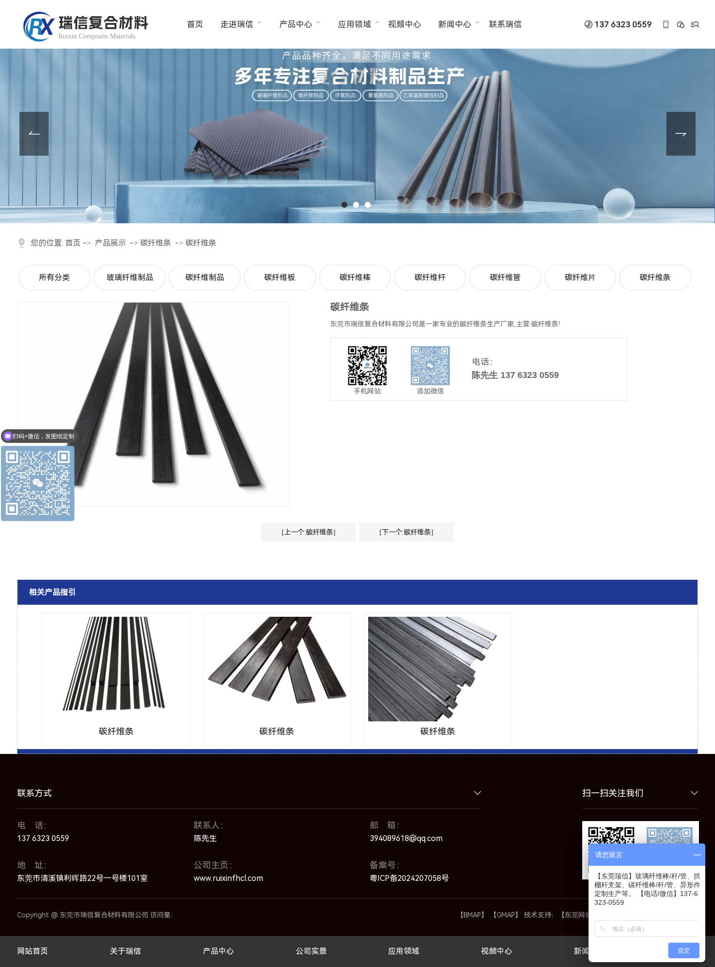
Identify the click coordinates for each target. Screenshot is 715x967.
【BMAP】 (472, 915)
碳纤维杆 (430, 277)
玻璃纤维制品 (130, 277)
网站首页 (32, 951)
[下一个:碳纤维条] (406, 532)
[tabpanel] (357, 111)
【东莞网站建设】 (585, 915)
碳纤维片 (580, 277)
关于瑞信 (125, 951)
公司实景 (311, 951)
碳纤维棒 (355, 277)
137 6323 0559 (623, 24)
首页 (195, 24)
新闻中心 (454, 24)
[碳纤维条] (116, 669)
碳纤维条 (155, 243)
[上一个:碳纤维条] (309, 532)
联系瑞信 (505, 24)
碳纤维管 (505, 277)
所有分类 (54, 277)
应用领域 (354, 24)
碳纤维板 (279, 277)
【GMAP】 (506, 915)
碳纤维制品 (204, 277)
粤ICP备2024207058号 (409, 878)
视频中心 (404, 24)
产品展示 (110, 243)
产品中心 (295, 24)
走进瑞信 (236, 24)
